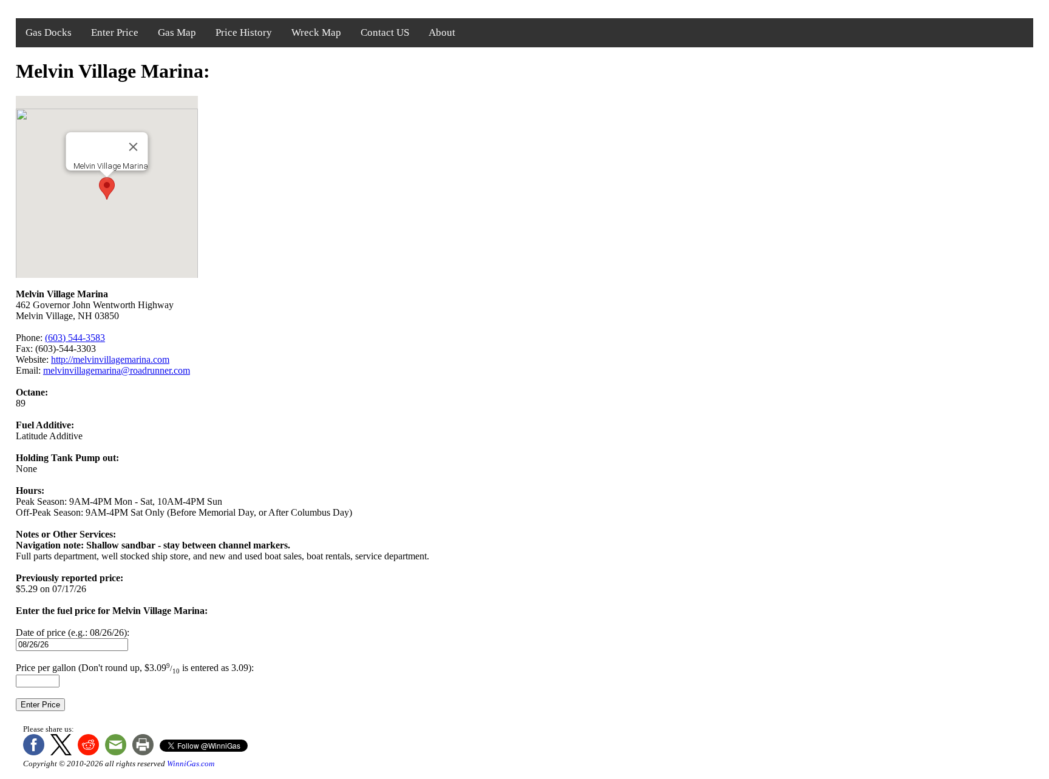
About (442, 32)
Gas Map (177, 32)
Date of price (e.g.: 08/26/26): (72, 632)
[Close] (133, 146)
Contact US (385, 32)
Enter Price (114, 32)
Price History (244, 32)
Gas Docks (48, 32)
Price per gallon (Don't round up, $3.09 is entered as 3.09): (135, 668)
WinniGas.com (190, 763)
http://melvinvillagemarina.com (110, 359)
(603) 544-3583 (75, 337)
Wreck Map (316, 32)
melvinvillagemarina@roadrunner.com (116, 370)
